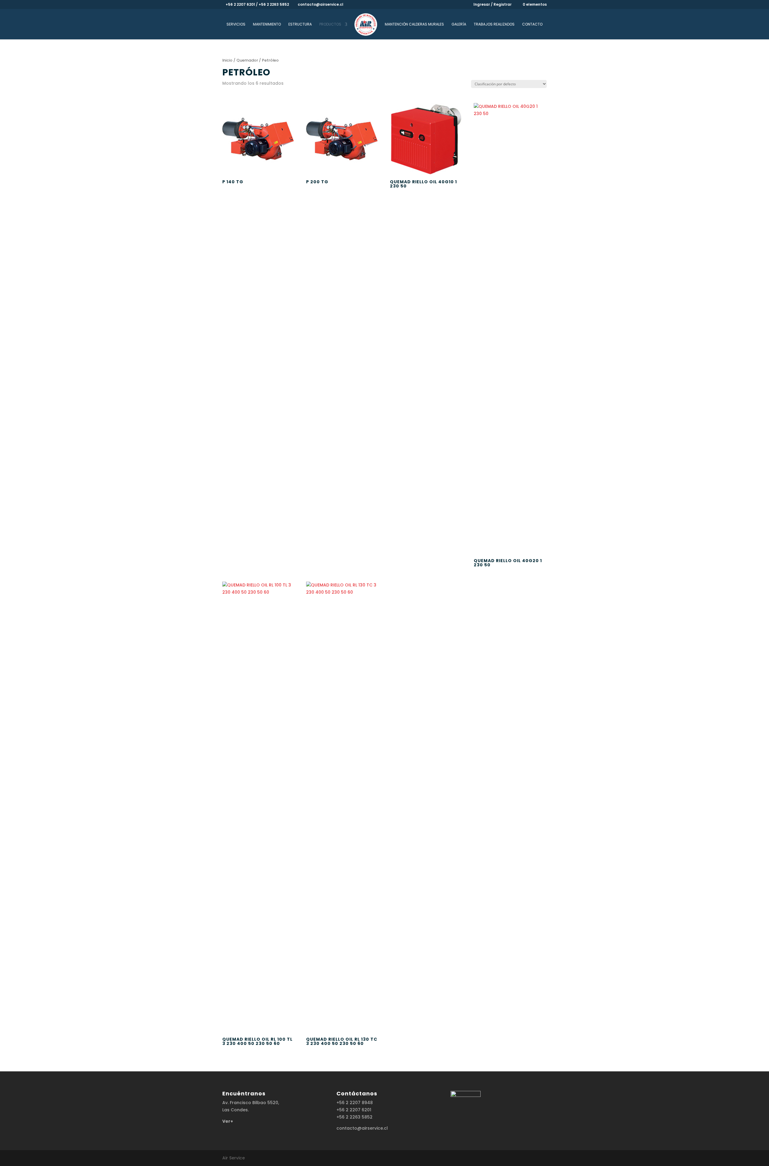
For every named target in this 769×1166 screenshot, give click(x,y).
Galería (458, 24)
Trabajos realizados (494, 24)
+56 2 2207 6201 (353, 1110)
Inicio (227, 60)
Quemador (247, 60)
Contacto (532, 24)
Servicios (235, 24)
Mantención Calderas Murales (414, 24)
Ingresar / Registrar (492, 5)
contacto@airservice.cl (362, 1128)
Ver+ (227, 1121)
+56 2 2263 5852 (354, 1117)
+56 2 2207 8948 (354, 1103)
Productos (330, 24)
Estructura (300, 24)
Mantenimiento (267, 24)
